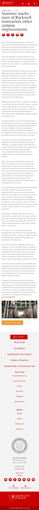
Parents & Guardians (19, 376)
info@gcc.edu (19, 469)
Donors (19, 386)
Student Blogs (25, 488)
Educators (19, 391)
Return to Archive (12, 323)
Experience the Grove (19, 354)
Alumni (16, 10)
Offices (19, 419)
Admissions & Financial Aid (19, 366)
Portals (19, 414)
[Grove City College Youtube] (19, 479)
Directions (19, 473)
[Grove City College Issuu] (24, 479)
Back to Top (18, 337)
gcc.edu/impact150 (8, 297)
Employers (19, 396)
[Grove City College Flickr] (28, 479)
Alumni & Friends (20, 381)
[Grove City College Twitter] (10, 479)
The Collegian (13, 488)
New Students (19, 402)
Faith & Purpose (19, 360)
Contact (19, 475)
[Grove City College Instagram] (14, 479)
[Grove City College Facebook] (5, 479)
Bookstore (19, 429)
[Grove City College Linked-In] (33, 479)
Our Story (19, 342)
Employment (19, 424)
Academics (19, 348)
